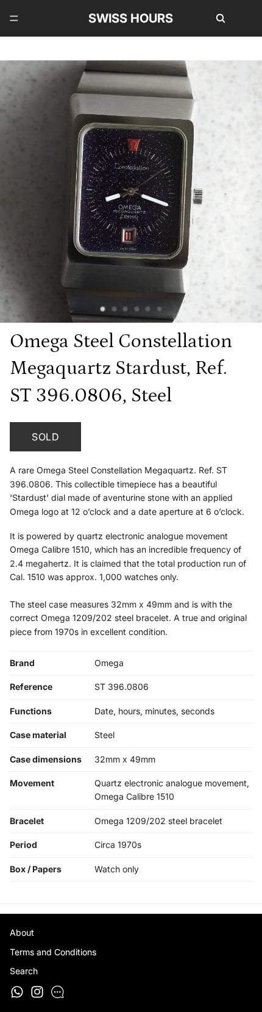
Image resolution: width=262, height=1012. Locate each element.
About (22, 932)
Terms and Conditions (53, 952)
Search (24, 971)
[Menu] (14, 18)
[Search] (220, 18)
